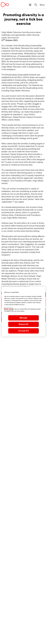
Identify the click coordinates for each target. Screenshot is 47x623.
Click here (8, 309)
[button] (37, 3)
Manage (23, 318)
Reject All (23, 324)
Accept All (23, 331)
